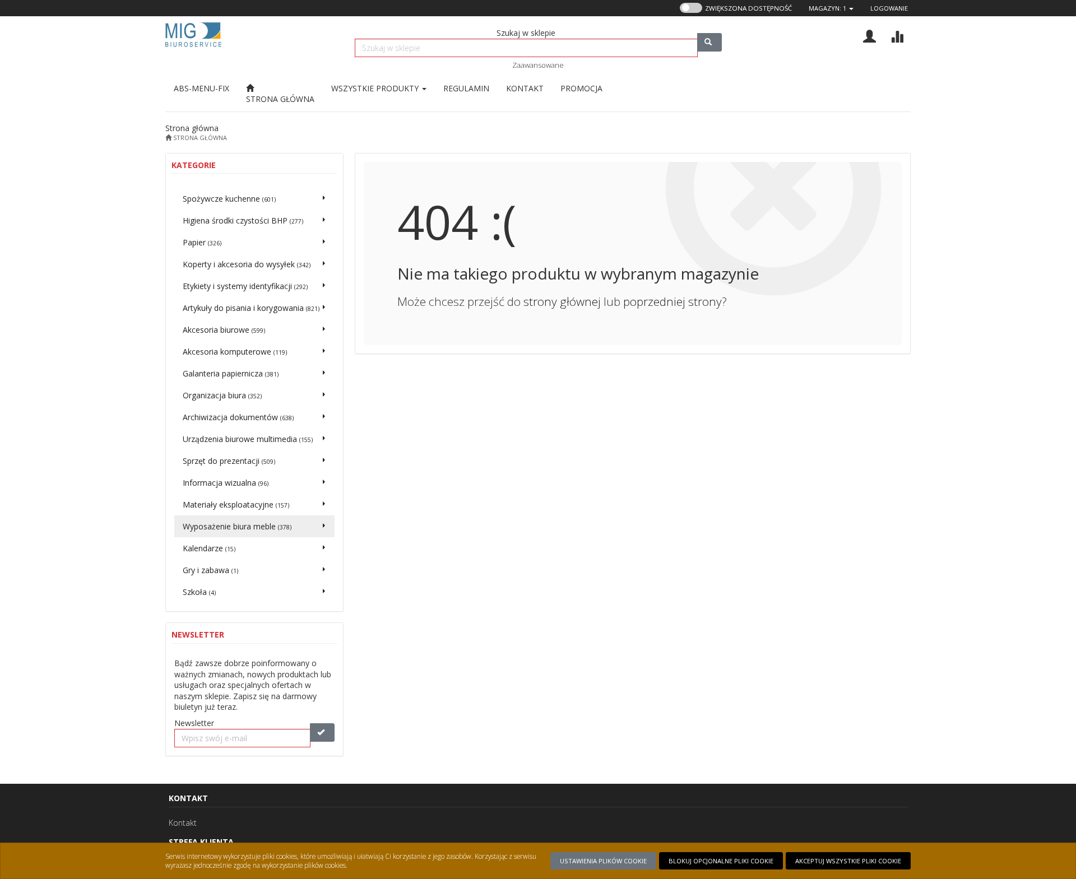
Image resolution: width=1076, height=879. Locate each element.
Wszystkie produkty (376, 88)
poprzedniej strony (672, 301)
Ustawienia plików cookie (603, 861)
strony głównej (562, 301)
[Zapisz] (322, 732)
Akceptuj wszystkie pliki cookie (848, 861)
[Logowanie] (869, 35)
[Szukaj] (709, 42)
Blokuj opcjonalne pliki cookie (721, 861)
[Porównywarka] (897, 35)
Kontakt (183, 822)
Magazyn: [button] (827, 8)
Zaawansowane (538, 65)
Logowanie (889, 8)
